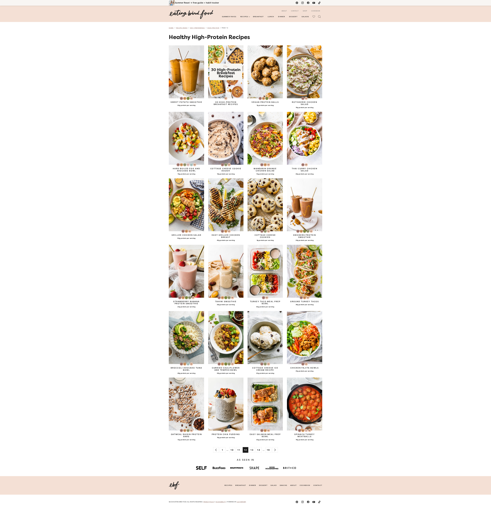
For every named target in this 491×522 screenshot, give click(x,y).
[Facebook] (308, 3)
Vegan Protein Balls (265, 102)
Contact (295, 11)
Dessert (293, 17)
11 (239, 451)
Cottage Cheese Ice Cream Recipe (265, 369)
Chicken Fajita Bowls (304, 368)
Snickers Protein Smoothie (304, 236)
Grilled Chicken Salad (186, 235)
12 (246, 451)
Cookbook (315, 11)
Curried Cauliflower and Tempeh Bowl (226, 369)
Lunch (271, 17)
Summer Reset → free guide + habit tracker (197, 2)
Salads (305, 17)
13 (252, 451)
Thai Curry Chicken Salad (304, 169)
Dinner (281, 17)
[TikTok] (319, 3)
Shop (305, 11)
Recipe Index (181, 28)
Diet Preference (197, 28)
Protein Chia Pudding (226, 434)
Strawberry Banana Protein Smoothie (186, 302)
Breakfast (258, 17)
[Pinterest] (297, 3)
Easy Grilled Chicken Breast (226, 236)
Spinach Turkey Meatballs (304, 435)
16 (269, 451)
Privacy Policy (208, 502)
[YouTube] (314, 3)
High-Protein (213, 28)
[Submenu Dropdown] (249, 17)
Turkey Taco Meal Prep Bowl (265, 302)
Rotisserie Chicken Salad (304, 103)
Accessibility (221, 502)
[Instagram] (302, 3)
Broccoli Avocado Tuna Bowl (186, 369)
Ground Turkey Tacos (304, 301)
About (284, 11)
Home (171, 28)
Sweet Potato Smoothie (186, 102)
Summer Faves (229, 17)
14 (259, 451)
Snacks (283, 485)
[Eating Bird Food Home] (191, 14)
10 (233, 451)
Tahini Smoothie (226, 301)
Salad (274, 485)
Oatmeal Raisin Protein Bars (186, 435)
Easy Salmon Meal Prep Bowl (265, 435)
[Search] (319, 16)
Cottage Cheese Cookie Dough (225, 169)
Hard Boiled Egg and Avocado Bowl (186, 169)
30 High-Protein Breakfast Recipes (226, 103)
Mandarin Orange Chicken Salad (265, 169)
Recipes (244, 17)
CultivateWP (241, 502)
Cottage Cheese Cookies (265, 236)
